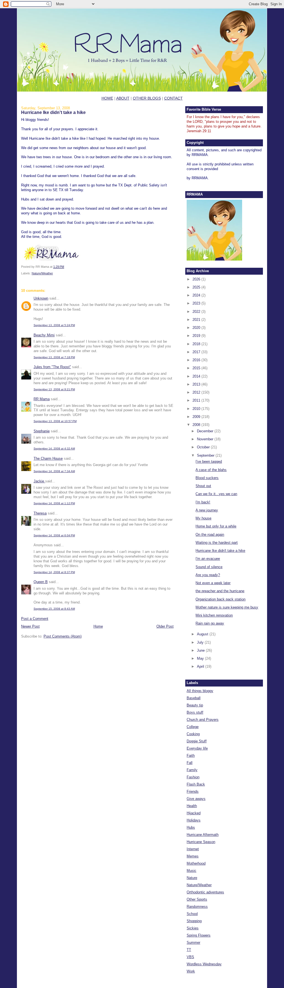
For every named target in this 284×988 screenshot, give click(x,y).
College (193, 727)
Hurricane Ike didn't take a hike (53, 112)
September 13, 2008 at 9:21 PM (54, 389)
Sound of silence (209, 567)
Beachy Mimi (44, 335)
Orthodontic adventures (205, 892)
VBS (190, 957)
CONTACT (173, 98)
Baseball (194, 698)
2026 (196, 279)
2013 (196, 384)
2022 (196, 312)
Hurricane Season (201, 842)
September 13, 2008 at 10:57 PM (55, 421)
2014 (196, 376)
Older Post (165, 626)
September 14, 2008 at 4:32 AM (54, 448)
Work (191, 971)
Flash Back (196, 784)
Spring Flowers (199, 935)
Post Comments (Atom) (63, 636)
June (201, 650)
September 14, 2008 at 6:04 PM (54, 535)
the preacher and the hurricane (220, 591)
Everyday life (197, 748)
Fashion (193, 777)
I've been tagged (209, 461)
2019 (196, 336)
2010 (196, 409)
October (204, 447)
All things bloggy (200, 691)
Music (191, 871)
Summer (193, 942)
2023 (196, 303)
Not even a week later (213, 583)
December (205, 431)
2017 (196, 352)
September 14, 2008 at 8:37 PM (54, 572)
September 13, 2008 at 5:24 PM (54, 325)
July (201, 642)
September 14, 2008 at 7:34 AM (54, 471)
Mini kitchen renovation (214, 615)
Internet (193, 849)
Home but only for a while (216, 526)
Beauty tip (195, 705)
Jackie (39, 481)
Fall (189, 763)
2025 (196, 287)
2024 (196, 295)
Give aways (196, 799)
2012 (196, 392)
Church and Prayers (203, 719)
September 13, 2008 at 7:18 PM (54, 357)
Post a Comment (34, 619)
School (192, 914)
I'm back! (203, 502)
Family (192, 770)
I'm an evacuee (208, 559)
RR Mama (42, 399)
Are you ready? (208, 575)
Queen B (41, 582)
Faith (191, 755)
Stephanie (42, 431)
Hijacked (194, 813)
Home (98, 626)
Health (192, 806)
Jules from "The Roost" (52, 367)
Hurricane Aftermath (203, 835)
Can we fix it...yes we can (216, 494)
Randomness (197, 906)
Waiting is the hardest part (217, 542)
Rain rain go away (210, 623)
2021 (196, 320)
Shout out (203, 486)
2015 (196, 368)
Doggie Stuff (197, 741)
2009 (196, 417)
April (201, 666)
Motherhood (196, 863)
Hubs (191, 827)
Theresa (40, 513)
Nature (192, 878)
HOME (107, 98)
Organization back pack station (220, 599)
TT (189, 950)
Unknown (41, 298)
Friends (193, 791)
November (205, 439)
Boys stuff (195, 712)
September (206, 455)
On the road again (210, 534)
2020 (196, 328)
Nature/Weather (42, 273)
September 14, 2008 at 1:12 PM (54, 503)
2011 (196, 400)
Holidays (194, 820)
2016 (196, 360)
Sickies (193, 928)
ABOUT (123, 98)
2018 (196, 344)
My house (203, 518)
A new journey (207, 510)
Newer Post (30, 626)
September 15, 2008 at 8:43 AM (54, 608)
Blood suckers (207, 478)
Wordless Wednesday (204, 964)
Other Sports (197, 899)
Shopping (194, 921)
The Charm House (48, 458)
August (203, 634)
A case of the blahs (211, 470)
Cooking (193, 734)
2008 (196, 425)
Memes (193, 856)
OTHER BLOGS (147, 98)
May (201, 658)
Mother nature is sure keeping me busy (227, 607)
